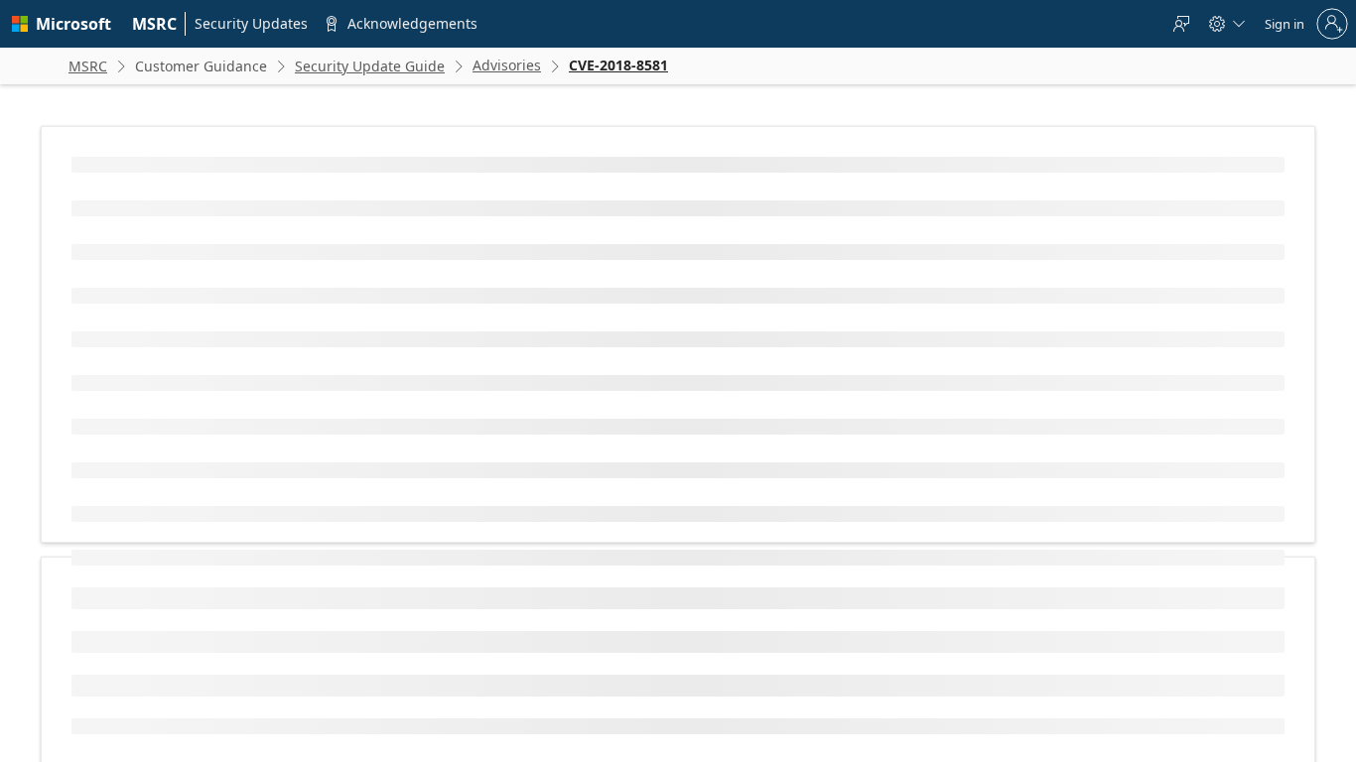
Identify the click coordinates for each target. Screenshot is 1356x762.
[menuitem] (155, 24)
